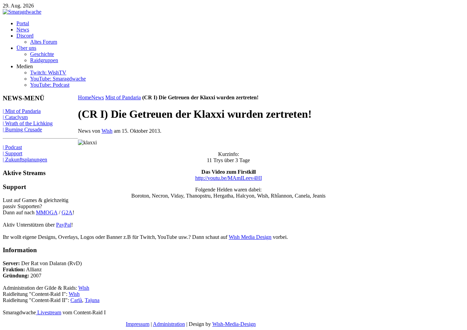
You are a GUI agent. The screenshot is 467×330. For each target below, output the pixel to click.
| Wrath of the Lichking (28, 123)
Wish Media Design (250, 237)
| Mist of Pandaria (22, 111)
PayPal (63, 225)
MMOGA (46, 212)
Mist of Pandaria (123, 97)
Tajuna (92, 300)
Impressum (137, 324)
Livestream (48, 312)
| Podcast (12, 147)
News (97, 97)
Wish (107, 131)
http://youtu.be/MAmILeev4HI (228, 178)
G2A (67, 212)
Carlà (76, 300)
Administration (169, 324)
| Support (12, 153)
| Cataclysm (15, 117)
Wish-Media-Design (234, 324)
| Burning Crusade (22, 129)
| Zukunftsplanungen (25, 159)
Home (84, 97)
